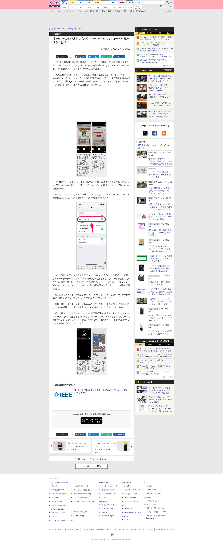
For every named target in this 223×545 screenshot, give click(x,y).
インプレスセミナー (80, 498)
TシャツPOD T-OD (109, 494)
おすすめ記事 (147, 382)
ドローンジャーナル (58, 501)
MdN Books (128, 509)
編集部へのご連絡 (103, 529)
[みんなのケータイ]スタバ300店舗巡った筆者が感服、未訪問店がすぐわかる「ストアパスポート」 (156, 39)
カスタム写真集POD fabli (156, 512)
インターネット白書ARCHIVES (62, 520)
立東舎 (104, 498)
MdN (123, 505)
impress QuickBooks (154, 494)
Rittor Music (103, 483)
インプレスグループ (146, 529)
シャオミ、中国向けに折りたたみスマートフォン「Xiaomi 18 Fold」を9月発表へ (160, 216)
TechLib (127, 520)
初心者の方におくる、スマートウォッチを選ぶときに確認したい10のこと (160, 399)
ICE (145, 483)
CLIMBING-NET (107, 509)
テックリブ (126, 516)
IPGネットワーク (150, 505)
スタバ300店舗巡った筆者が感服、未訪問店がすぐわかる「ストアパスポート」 (160, 190)
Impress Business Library (82, 494)
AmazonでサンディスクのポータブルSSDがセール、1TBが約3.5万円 (160, 317)
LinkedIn (121, 57)
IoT (131, 11)
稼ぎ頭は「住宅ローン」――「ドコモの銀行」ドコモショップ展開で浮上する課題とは (160, 161)
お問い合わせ (74, 529)
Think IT (54, 486)
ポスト (63, 57)
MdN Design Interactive (132, 512)
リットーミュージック (109, 486)
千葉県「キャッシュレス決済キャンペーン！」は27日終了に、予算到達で (160, 258)
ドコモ (52, 11)
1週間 (160, 33)
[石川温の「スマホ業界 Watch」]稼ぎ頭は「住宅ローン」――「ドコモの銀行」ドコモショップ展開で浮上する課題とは (156, 56)
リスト (71, 57)
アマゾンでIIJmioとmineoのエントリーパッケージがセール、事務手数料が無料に (160, 248)
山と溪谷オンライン (109, 505)
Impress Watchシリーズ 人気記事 (155, 341)
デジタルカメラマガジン (60, 512)
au (59, 11)
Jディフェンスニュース (132, 490)
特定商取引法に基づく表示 (165, 529)
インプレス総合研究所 (59, 494)
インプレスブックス (80, 512)
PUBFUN (147, 498)
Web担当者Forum (57, 490)
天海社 (149, 486)
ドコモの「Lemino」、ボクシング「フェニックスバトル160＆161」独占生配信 (160, 301)
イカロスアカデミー (131, 501)
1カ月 (169, 33)
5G (125, 11)
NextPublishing (78, 516)
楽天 (97, 11)
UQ (91, 11)
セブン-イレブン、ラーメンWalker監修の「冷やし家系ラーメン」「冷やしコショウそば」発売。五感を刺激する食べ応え (156, 356)
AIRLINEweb (128, 486)
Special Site (147, 71)
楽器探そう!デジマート (110, 490)
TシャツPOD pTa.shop (155, 508)
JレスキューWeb (130, 498)
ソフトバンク (68, 11)
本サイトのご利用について (58, 529)
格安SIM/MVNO (141, 11)
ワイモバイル (81, 11)
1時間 (140, 33)
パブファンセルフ (153, 501)
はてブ (95, 57)
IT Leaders (55, 498)
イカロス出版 (126, 483)
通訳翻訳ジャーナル (131, 494)
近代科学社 (103, 512)
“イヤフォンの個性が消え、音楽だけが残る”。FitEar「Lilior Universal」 (159, 87)
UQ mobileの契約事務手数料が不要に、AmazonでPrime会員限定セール (160, 232)
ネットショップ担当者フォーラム (85, 490)
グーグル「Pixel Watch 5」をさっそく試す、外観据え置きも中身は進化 (160, 174)
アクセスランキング (150, 29)
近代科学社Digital (108, 516)
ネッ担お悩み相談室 (58, 505)
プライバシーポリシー (120, 529)
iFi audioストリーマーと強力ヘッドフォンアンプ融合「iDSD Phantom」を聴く (160, 114)
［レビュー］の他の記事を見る (91, 459)
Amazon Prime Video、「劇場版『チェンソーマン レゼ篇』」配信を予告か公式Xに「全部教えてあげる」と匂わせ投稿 (156, 368)
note (108, 57)
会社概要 (133, 529)
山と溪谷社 (103, 501)
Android (118, 11)
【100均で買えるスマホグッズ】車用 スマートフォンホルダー (77, 446)
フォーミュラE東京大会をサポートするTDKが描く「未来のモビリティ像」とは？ (160, 78)
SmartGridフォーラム (80, 486)
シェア (82, 57)
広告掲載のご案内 (88, 529)
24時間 (149, 33)
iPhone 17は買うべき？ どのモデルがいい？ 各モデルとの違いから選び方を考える (160, 408)
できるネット (56, 516)
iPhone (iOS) (106, 11)
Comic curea (151, 490)
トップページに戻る (91, 466)
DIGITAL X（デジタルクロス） (84, 501)
